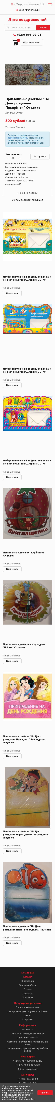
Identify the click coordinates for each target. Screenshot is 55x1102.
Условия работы (27, 985)
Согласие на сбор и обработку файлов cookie (27, 1049)
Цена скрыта (12, 293)
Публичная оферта (28, 1037)
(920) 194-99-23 (29, 34)
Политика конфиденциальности (27, 1033)
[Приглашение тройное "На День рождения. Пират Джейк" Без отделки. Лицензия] (27, 797)
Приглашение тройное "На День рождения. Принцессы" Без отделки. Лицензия (24, 739)
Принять (45, 1092)
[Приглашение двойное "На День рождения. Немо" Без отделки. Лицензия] (27, 892)
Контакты (27, 997)
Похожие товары (27, 192)
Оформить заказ (31, 42)
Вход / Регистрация (29, 10)
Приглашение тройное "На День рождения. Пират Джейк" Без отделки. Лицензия (26, 834)
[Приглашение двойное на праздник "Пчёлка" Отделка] (27, 610)
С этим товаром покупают (27, 199)
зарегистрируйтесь (18, 138)
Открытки (27, 1019)
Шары (28, 1015)
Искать (43, 27)
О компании (27, 981)
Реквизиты (27, 1029)
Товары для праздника (27, 1007)
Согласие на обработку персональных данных (27, 1043)
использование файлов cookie (18, 1099)
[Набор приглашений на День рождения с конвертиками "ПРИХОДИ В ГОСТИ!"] (27, 242)
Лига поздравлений (27, 20)
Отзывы (27, 989)
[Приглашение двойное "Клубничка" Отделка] (27, 518)
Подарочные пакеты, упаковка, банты (28, 1011)
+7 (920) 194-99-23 (27, 1079)
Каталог (27, 977)
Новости (27, 993)
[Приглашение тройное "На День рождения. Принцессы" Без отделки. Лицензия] (27, 702)
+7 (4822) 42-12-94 (27, 1083)
